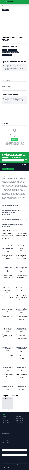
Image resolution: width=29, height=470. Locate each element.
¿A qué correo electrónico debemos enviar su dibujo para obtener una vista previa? (14, 155)
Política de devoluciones (20, 422)
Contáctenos (18, 426)
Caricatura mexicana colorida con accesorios (21, 329)
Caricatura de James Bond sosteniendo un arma (21, 247)
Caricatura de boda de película (7, 387)
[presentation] (14, 136)
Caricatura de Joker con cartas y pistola (21, 288)
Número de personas (6, 74)
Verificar (8, 168)
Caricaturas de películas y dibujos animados (10, 5)
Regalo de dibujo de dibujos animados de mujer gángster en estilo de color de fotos (7, 247)
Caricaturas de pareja (6, 438)
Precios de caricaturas (6, 424)
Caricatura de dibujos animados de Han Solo (21, 368)
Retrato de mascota (5, 442)
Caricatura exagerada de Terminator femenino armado (21, 349)
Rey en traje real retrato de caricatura (7, 348)
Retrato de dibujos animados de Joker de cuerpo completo (21, 309)
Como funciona (18, 416)
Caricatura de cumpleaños (7, 435)
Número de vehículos (6, 86)
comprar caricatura (5, 422)
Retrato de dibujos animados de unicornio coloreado (21, 388)
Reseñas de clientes (5, 420)
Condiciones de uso (19, 418)
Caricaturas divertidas (6, 433)
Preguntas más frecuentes (20, 424)
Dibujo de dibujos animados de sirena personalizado (7, 289)
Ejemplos (3, 418)
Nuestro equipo (4, 416)
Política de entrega (19, 420)
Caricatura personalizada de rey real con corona (7, 308)
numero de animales (6, 80)
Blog (16, 427)
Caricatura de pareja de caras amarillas (7, 368)
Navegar (15, 139)
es (25, 2)
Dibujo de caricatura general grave (7, 329)
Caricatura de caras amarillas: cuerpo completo (7, 269)
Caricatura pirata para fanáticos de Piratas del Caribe (21, 269)
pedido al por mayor (5, 426)
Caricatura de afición (5, 440)
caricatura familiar (5, 437)
